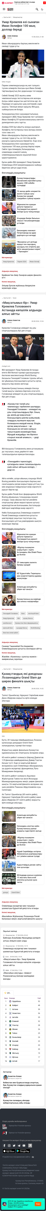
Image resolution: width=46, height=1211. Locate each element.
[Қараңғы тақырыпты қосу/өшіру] (42, 9)
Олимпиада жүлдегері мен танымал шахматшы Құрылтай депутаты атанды (20, 907)
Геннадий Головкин (10, 613)
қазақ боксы (28, 618)
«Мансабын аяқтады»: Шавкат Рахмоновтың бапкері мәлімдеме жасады (18, 976)
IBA (18, 618)
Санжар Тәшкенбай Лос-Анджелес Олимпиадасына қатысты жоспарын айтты (22, 647)
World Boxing (35, 628)
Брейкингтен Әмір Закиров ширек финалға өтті (21, 276)
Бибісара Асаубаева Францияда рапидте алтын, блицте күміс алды (21, 939)
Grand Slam (16, 892)
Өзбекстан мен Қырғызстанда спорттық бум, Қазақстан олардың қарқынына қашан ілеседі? (22, 1085)
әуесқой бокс (8, 628)
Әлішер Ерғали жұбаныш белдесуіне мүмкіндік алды (18, 286)
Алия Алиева (12, 36)
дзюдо (5, 892)
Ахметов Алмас (15, 1076)
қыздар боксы (21, 628)
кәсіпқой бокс (33, 613)
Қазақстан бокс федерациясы (26, 623)
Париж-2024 (21, 261)
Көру (38, 1204)
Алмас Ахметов (13, 320)
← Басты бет (6, 17)
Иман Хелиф (34, 261)
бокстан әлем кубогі (10, 633)
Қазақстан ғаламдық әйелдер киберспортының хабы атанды (16, 1101)
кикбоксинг (7, 623)
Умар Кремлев (8, 261)
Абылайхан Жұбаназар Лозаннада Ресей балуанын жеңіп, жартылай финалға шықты (22, 917)
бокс (23, 613)
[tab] (7, 992)
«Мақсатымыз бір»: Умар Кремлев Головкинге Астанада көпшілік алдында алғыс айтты (21, 962)
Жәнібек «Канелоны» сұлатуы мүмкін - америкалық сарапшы (19, 657)
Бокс (14, 298)
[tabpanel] (22, 1030)
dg (33, 1157)
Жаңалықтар (17, 17)
